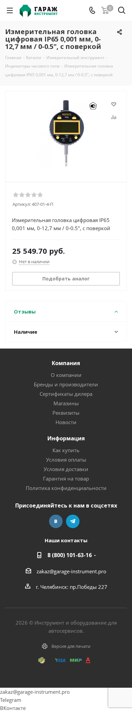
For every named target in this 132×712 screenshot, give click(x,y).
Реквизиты (66, 412)
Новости (66, 422)
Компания (66, 363)
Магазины (66, 403)
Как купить (66, 450)
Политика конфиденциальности (66, 488)
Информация (66, 438)
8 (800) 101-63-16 (69, 555)
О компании (66, 375)
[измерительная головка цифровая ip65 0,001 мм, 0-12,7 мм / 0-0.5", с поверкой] (66, 133)
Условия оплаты (66, 459)
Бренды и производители (66, 384)
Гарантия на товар (66, 478)
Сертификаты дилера (66, 393)
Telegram (73, 521)
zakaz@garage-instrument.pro (71, 571)
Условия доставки (66, 469)
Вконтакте (56, 521)
